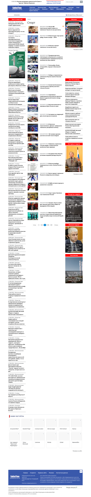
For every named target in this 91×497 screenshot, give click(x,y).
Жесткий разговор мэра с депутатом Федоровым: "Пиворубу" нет (15, 159)
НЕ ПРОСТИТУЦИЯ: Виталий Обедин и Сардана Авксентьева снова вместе (16, 313)
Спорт (78, 7)
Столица (63, 7)
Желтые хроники (53, 7)
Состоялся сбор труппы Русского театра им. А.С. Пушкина (15, 266)
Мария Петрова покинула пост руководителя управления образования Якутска (16, 110)
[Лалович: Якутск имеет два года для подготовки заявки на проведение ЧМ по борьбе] (32, 206)
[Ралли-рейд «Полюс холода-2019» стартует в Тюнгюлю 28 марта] (32, 68)
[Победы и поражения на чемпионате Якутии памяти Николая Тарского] (32, 78)
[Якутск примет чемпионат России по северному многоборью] (32, 176)
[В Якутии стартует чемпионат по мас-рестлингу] (32, 49)
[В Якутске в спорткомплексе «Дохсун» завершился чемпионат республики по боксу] (32, 127)
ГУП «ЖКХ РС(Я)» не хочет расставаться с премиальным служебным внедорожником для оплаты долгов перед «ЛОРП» (16, 379)
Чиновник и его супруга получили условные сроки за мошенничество (16, 151)
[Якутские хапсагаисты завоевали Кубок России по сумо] (32, 108)
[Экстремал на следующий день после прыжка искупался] (32, 117)
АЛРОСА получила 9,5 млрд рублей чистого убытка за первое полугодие (16, 118)
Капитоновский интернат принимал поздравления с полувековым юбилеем (15, 134)
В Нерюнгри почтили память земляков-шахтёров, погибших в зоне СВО (16, 126)
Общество (69, 9)
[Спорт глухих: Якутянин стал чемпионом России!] (32, 196)
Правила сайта (42, 473)
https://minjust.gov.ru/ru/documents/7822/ (45, 492)
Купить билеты (33, 10)
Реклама (51, 473)
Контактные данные (62, 473)
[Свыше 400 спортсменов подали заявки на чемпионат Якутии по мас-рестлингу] (33, 29)
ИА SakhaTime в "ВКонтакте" (74, 15)
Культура (71, 7)
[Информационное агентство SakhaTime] (17, 8)
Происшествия (42, 7)
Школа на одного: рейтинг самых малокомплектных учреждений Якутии (72, 115)
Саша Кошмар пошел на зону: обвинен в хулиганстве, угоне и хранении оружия (16, 240)
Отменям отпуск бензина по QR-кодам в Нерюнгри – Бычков (16, 408)
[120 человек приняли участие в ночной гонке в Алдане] (32, 137)
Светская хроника (34, 9)
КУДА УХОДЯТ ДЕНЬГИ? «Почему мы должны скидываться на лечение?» (16, 388)
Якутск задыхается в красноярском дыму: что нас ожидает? (16, 31)
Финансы (44, 9)
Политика (32, 7)
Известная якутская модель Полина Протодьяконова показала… (73, 125)
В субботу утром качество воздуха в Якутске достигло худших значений (16, 167)
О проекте (33, 473)
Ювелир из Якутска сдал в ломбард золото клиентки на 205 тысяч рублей (16, 248)
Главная (25, 473)
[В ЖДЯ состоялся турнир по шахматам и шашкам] (32, 186)
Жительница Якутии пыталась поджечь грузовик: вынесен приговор (17, 192)
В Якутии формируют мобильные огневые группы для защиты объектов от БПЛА (17, 84)
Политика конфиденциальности (29, 483)
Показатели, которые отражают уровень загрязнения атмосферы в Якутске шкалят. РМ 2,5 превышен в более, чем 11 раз (16, 275)
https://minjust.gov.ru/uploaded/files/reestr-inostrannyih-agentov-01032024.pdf (37, 489)
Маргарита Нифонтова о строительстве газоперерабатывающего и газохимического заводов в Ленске (16, 332)
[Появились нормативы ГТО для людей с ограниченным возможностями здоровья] (32, 147)
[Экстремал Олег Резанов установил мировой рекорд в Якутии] (32, 157)
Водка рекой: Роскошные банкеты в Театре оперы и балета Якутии (72, 84)
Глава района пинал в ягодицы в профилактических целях (17, 295)
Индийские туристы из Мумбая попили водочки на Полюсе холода (73, 108)
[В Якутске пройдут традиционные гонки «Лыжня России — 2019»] (32, 167)
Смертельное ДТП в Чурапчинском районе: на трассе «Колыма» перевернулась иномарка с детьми (16, 212)
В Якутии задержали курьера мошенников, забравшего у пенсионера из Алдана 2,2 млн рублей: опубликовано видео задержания (17, 201)
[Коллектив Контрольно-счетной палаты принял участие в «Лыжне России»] (32, 88)
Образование (60, 9)
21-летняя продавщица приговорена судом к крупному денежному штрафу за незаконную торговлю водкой (16, 286)
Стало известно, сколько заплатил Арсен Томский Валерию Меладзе (72, 94)
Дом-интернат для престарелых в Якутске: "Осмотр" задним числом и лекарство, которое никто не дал (16, 368)
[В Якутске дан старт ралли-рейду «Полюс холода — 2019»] (32, 39)
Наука (52, 9)
